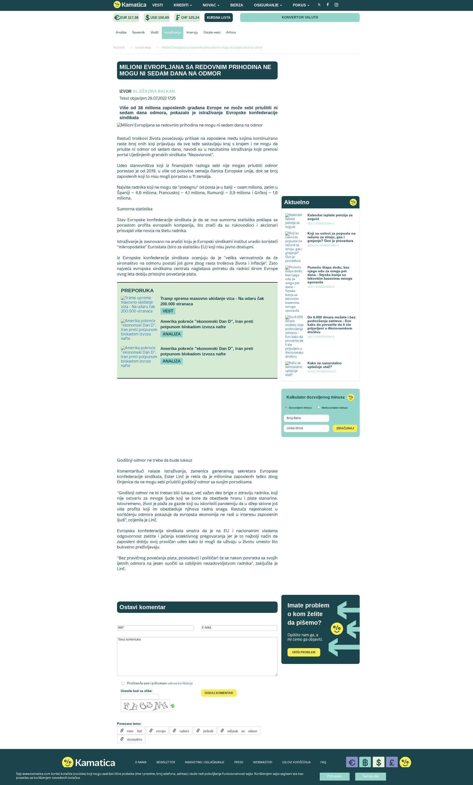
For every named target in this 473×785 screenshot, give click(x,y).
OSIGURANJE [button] (267, 5)
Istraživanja (172, 32)
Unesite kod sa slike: (136, 691)
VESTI (157, 5)
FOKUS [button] (300, 5)
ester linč (133, 730)
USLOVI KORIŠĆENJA (296, 762)
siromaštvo (133, 739)
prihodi (206, 730)
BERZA (236, 5)
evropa (159, 730)
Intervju (192, 32)
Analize (121, 32)
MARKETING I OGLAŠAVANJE (204, 762)
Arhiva (231, 32)
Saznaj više (371, 776)
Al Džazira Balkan (154, 91)
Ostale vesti (211, 32)
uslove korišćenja (180, 683)
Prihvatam (334, 776)
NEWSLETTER (165, 762)
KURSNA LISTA (218, 17)
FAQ (323, 762)
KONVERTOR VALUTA (300, 17)
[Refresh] (173, 706)
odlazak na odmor (240, 730)
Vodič (155, 32)
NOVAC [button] (210, 5)
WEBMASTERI (262, 762)
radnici (182, 730)
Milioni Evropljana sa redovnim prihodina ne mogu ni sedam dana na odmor (195, 70)
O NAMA (141, 762)
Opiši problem (303, 652)
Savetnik (138, 32)
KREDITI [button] (181, 5)
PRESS (238, 762)
